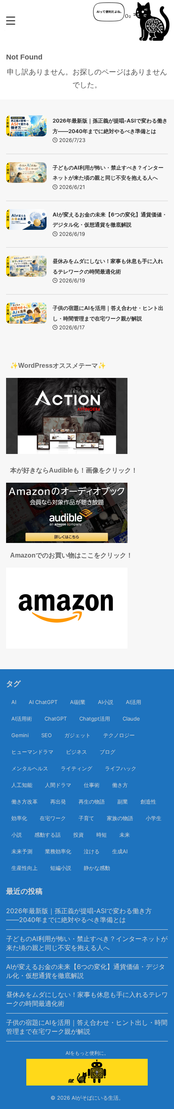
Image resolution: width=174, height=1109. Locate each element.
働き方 (120, 785)
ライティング (76, 768)
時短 (101, 834)
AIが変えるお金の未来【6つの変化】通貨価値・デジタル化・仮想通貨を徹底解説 (85, 971)
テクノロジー (119, 735)
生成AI (119, 851)
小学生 (153, 818)
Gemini (20, 735)
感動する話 (47, 834)
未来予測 (21, 851)
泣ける (92, 851)
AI (13, 702)
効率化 (19, 818)
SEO (46, 735)
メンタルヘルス (29, 768)
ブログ (107, 752)
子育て (86, 818)
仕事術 (92, 785)
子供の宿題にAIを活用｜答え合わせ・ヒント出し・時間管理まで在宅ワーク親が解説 (87, 1026)
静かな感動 (97, 868)
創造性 (148, 801)
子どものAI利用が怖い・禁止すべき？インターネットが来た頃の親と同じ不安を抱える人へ (87, 943)
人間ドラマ (58, 785)
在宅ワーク (53, 818)
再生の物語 (92, 801)
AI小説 (105, 702)
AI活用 (133, 702)
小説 (16, 834)
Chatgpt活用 (94, 718)
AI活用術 (21, 718)
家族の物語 (120, 818)
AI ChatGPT (43, 702)
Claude (131, 718)
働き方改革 (24, 801)
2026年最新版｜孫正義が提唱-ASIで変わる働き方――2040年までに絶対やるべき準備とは (79, 915)
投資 (78, 834)
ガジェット (77, 735)
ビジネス (76, 752)
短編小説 (60, 868)
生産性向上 (24, 868)
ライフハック (120, 768)
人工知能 (21, 785)
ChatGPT (56, 718)
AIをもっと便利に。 (87, 1053)
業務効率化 (58, 851)
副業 (122, 801)
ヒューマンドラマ (32, 752)
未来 (124, 834)
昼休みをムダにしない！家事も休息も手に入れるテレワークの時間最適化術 (87, 998)
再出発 (58, 801)
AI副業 (77, 702)
